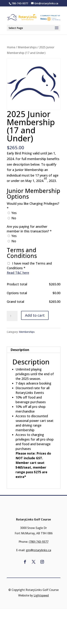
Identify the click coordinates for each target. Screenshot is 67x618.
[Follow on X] (33, 561)
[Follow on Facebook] (25, 561)
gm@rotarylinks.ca (38, 550)
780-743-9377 (20, 3)
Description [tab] (20, 350)
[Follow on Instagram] (42, 561)
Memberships (27, 47)
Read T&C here (18, 272)
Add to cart (35, 315)
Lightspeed (41, 595)
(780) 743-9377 (38, 542)
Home (11, 47)
